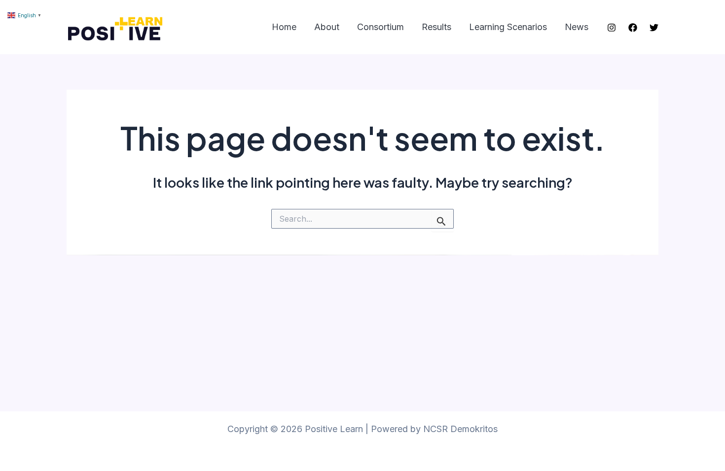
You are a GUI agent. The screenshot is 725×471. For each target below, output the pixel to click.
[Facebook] (632, 27)
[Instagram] (611, 27)
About (326, 27)
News (576, 27)
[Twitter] (654, 27)
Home (284, 27)
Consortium (380, 27)
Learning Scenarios (508, 27)
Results (436, 27)
